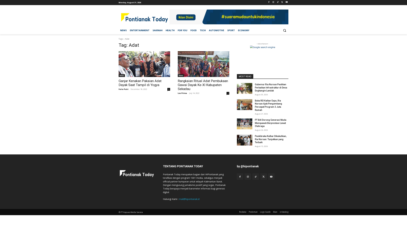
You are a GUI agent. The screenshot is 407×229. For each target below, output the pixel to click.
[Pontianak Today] (144, 17)
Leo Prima (182, 93)
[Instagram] (273, 2)
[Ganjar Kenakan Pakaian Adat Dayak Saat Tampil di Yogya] (144, 64)
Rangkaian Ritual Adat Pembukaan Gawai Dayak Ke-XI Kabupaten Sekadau (203, 85)
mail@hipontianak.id (189, 199)
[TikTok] (278, 2)
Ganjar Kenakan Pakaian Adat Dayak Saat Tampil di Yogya (140, 83)
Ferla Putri (123, 89)
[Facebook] (269, 2)
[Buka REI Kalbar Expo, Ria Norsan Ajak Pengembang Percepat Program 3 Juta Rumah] (244, 104)
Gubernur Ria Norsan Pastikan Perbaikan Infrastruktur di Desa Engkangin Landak (271, 87)
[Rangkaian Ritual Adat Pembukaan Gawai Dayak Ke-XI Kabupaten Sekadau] (203, 64)
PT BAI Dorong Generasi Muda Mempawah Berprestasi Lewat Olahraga (270, 123)
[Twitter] (282, 2)
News (122, 75)
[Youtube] (286, 2)
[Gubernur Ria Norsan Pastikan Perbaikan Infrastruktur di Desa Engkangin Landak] (244, 88)
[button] (284, 30)
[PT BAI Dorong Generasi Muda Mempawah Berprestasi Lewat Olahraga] (244, 123)
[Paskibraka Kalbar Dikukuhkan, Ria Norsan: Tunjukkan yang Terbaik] (244, 140)
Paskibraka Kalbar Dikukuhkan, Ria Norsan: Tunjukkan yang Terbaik (270, 139)
